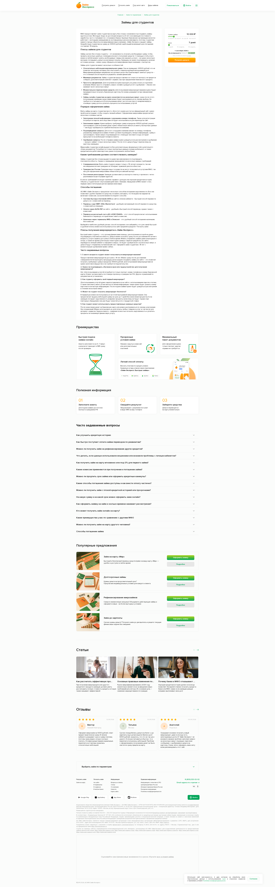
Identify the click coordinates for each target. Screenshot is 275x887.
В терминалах (98, 785)
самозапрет (181, 813)
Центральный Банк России (149, 785)
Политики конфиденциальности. (214, 881)
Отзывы (83, 709)
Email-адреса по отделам (187, 783)
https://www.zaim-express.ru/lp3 (145, 830)
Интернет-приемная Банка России (152, 787)
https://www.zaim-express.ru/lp (104, 830)
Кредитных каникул (158, 813)
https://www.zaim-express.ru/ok (188, 830)
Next (198, 650)
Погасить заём (124, 5)
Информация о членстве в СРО (151, 782)
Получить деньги (108, 5)
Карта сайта (114, 791)
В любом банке (98, 789)
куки (224, 879)
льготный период (191, 813)
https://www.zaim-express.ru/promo (167, 830)
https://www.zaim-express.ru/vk (86, 832)
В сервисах (97, 787)
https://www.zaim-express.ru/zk (106, 832)
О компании (115, 787)
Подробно (180, 564)
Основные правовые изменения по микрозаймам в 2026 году (148, 681)
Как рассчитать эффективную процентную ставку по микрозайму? (109, 681)
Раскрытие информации (148, 789)
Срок (182, 42)
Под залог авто (139, 5)
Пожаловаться (173, 5)
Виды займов (153, 5)
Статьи (82, 650)
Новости (113, 789)
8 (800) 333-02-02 (192, 779)
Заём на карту (80, 782)
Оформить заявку (180, 558)
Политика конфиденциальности (151, 791)
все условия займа (165, 857)
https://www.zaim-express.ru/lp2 (124, 830)
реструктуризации (171, 813)
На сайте (96, 782)
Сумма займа (182, 34)
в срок (189, 56)
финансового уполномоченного (123, 825)
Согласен (253, 879)
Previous (194, 650)
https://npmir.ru (164, 822)
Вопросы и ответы (117, 782)
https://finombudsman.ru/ (99, 826)
